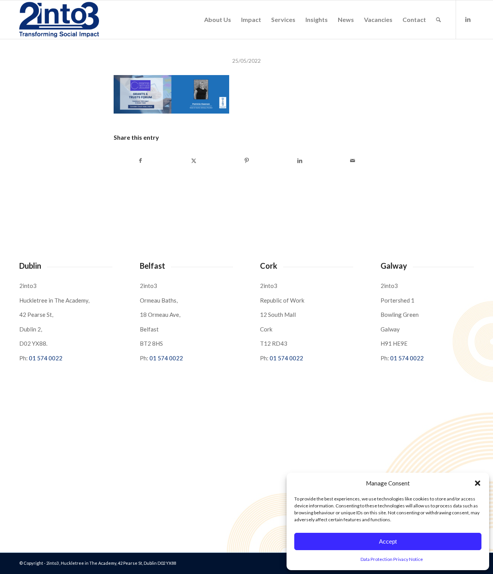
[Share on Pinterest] (246, 160)
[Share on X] (194, 160)
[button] (477, 483)
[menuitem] (217, 19)
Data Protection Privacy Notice (392, 559)
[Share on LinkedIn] (299, 160)
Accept (388, 541)
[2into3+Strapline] (59, 19)
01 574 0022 (45, 358)
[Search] (438, 19)
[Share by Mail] (352, 160)
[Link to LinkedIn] (468, 19)
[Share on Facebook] (140, 160)
